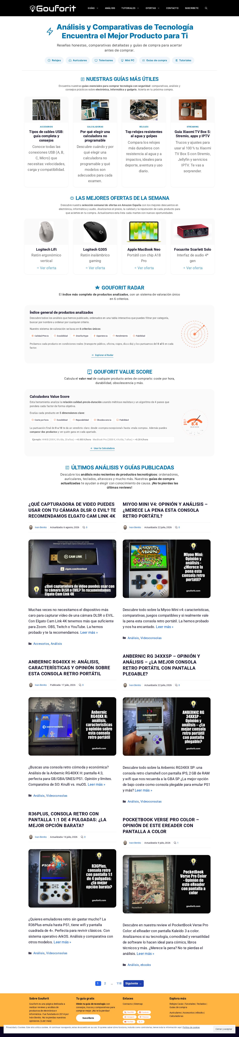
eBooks (199, 1012)
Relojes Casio (176, 1004)
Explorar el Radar (104, 355)
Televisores (106, 60)
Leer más (46, 1021)
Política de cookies (191, 1027)
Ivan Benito (41, 527)
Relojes (56, 60)
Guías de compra (156, 60)
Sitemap (138, 1004)
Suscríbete (88, 1018)
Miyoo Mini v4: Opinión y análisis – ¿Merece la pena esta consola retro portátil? (165, 510)
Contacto (172, 8)
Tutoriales (128, 8)
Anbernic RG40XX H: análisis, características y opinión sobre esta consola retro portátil (69, 667)
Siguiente (133, 983)
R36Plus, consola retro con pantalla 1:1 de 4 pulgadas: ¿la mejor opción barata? (67, 819)
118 (119, 983)
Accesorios (41, 644)
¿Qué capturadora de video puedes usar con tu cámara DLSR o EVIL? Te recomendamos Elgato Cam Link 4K (72, 510)
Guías (91, 8)
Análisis (110, 8)
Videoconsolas (151, 638)
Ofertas (151, 8)
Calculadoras (176, 1016)
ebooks (145, 965)
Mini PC (129, 60)
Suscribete (192, 8)
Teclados (201, 1004)
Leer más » (89, 632)
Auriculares (80, 60)
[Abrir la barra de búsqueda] (206, 8)
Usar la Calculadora (104, 448)
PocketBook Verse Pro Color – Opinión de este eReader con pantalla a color (161, 825)
